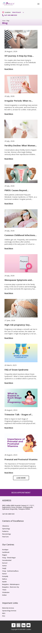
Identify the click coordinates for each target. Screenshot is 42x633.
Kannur (4, 574)
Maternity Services (8, 608)
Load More (21, 478)
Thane (4, 590)
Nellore (4, 579)
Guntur (4, 566)
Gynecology (6, 529)
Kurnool (4, 563)
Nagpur (4, 555)
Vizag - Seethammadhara (10, 571)
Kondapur (5, 550)
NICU (3, 613)
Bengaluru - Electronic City (10, 587)
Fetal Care (5, 537)
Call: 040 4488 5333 (10, 15)
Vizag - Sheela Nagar (9, 558)
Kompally (5, 576)
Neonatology (6, 534)
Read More (8, 69)
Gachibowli (5, 552)
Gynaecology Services (9, 611)
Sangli (4, 568)
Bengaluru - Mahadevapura (10, 584)
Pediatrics (5, 531)
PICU (3, 616)
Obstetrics (5, 526)
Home (3, 20)
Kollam (4, 595)
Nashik (4, 582)
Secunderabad (6, 560)
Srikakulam (5, 592)
